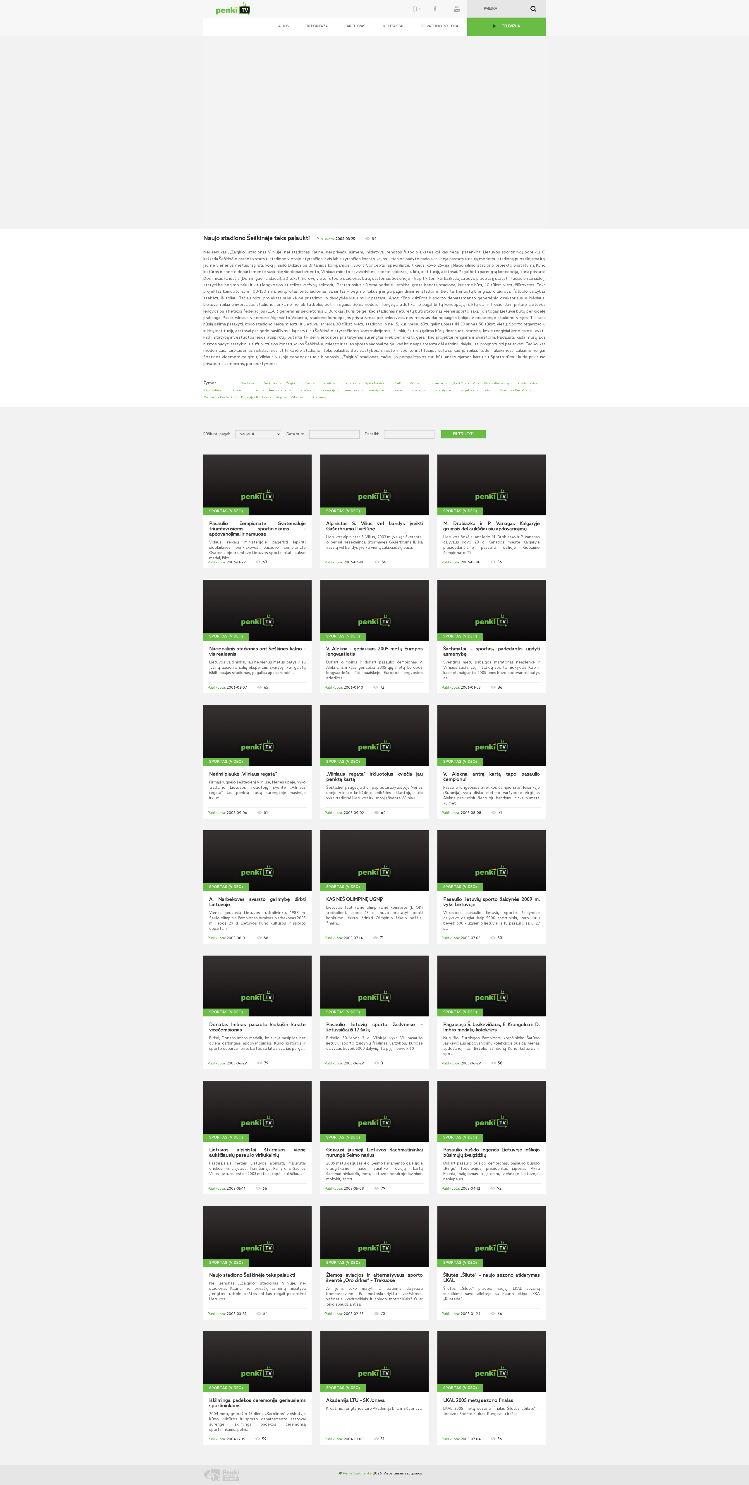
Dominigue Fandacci (218, 397)
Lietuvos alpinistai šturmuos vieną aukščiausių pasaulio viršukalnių (257, 1153)
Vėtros (310, 383)
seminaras (351, 390)
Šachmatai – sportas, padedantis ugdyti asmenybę (491, 652)
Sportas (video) (226, 511)
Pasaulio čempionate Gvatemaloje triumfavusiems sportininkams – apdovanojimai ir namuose (257, 529)
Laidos (282, 26)
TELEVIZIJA (511, 26)
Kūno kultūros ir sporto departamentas (510, 383)
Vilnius (415, 383)
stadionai (330, 383)
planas (398, 390)
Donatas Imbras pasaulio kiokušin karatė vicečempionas (257, 1027)
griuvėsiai (436, 383)
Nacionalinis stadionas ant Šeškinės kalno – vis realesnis (257, 652)
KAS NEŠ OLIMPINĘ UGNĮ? (354, 899)
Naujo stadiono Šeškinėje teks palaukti (252, 1275)
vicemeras (319, 397)
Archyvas (356, 26)
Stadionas (248, 383)
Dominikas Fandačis (513, 390)
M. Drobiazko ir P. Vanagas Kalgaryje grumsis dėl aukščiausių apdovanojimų (491, 526)
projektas (467, 390)
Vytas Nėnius (374, 383)
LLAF (397, 383)
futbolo (255, 390)
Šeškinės (270, 383)
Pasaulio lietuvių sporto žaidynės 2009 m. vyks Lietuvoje (491, 902)
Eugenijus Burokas (254, 397)
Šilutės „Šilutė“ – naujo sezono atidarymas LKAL (491, 1278)
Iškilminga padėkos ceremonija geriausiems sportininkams (257, 1403)
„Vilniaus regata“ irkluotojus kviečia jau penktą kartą (374, 777)
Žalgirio (291, 383)
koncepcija (327, 390)
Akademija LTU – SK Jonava (355, 1400)
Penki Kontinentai (357, 1474)
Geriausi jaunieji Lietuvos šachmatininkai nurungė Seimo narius (374, 1153)
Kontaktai (393, 26)
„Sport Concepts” (463, 383)
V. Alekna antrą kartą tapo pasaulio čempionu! (491, 777)
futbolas (236, 390)
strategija (419, 390)
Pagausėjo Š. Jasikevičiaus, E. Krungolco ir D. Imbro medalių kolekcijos (491, 1027)
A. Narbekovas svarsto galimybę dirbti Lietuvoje (257, 902)
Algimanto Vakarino (289, 397)
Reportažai (318, 26)
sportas (351, 383)
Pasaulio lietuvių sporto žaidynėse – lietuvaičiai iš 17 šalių (374, 1027)
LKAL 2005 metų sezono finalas (478, 1400)
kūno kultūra (212, 390)
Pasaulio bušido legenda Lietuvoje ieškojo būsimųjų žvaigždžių (491, 1153)
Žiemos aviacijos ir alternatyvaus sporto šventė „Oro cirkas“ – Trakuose (374, 1278)
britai (487, 390)
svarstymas (376, 390)
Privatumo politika (439, 26)
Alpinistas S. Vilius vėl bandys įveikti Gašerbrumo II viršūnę (374, 526)
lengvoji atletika (280, 390)
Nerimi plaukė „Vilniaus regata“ (243, 774)
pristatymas (443, 390)
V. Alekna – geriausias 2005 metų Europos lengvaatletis (374, 652)
